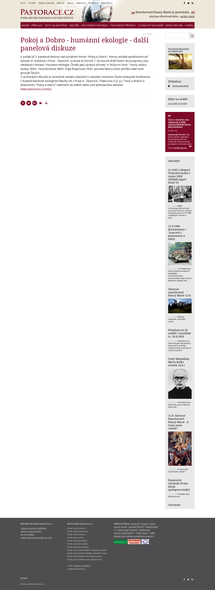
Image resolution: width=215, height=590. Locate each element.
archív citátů (187, 16)
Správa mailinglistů (180, 86)
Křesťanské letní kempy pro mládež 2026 (178, 49)
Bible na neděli (178, 99)
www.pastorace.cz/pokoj (35, 89)
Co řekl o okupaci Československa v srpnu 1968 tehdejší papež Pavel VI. (179, 176)
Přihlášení (174, 81)
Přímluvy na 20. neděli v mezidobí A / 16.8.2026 (179, 333)
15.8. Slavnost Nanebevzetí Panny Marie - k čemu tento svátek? (178, 422)
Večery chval (141, 533)
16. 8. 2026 (182, 103)
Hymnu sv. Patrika (82, 565)
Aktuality (174, 161)
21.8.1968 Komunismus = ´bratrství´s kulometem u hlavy (177, 232)
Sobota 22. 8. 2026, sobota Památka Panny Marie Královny (179, 124)
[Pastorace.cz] (46, 14)
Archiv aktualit (174, 504)
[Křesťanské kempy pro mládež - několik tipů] (180, 61)
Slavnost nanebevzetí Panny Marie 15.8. (179, 292)
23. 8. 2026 (172, 103)
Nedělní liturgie (180, 147)
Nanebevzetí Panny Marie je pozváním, (163, 12)
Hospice (144, 523)
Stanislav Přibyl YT (136, 526)
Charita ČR (134, 523)
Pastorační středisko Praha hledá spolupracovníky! (179, 484)
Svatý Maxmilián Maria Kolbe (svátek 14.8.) (178, 362)
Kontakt (23, 578)
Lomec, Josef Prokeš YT (128, 530)
